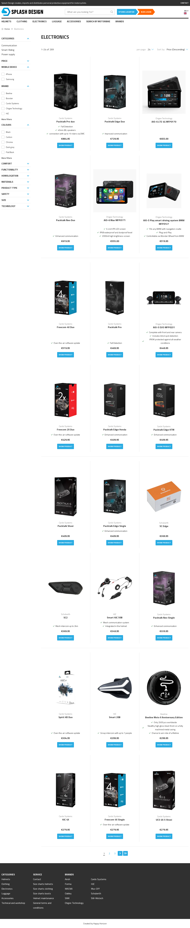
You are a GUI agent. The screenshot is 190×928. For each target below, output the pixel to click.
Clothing (22, 21)
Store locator (126, 11)
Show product (65, 145)
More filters (6, 119)
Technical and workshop (13, 903)
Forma (68, 884)
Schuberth (96, 893)
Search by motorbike (98, 21)
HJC (93, 884)
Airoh (67, 879)
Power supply (8, 54)
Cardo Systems (98, 879)
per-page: (141, 49)
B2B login (146, 11)
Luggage (57, 21)
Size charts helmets (43, 884)
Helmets (6, 21)
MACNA (69, 888)
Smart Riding (7, 50)
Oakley (68, 893)
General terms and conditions (42, 905)
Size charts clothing (43, 888)
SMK (67, 898)
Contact (37, 879)
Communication (9, 45)
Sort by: (161, 49)
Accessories (74, 21)
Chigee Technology (74, 903)
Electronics (40, 21)
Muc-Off (95, 888)
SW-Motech (97, 898)
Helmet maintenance (43, 898)
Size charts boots (42, 893)
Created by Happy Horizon (95, 923)
